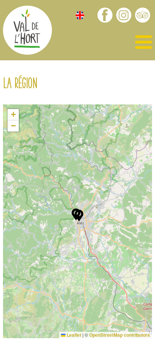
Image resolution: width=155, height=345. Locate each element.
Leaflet (73, 334)
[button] (79, 216)
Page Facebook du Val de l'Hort (104, 15)
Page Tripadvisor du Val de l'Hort (142, 15)
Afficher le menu (143, 42)
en (80, 15)
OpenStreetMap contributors (119, 334)
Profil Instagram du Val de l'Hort (123, 15)
